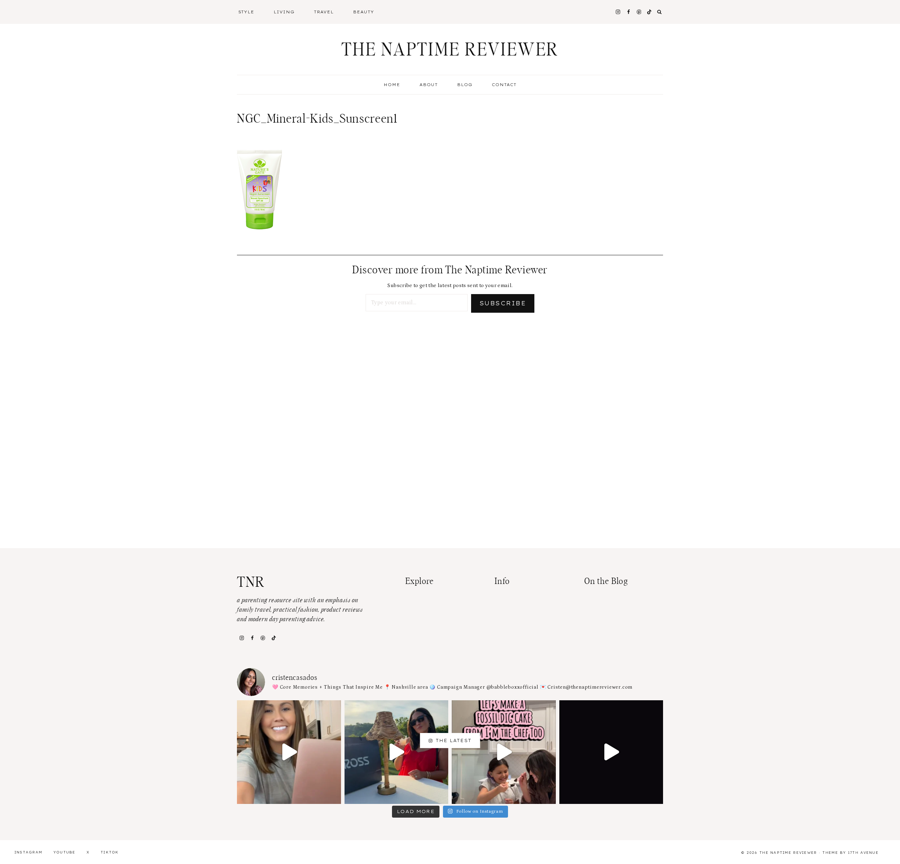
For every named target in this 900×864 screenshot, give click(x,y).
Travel (324, 11)
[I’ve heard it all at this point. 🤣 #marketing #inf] (289, 752)
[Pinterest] (639, 12)
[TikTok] (273, 637)
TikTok (110, 852)
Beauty (363, 11)
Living (284, 11)
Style (246, 11)
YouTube (64, 852)
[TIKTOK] (649, 12)
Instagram (28, 852)
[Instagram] (618, 12)
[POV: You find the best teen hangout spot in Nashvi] (611, 752)
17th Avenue (863, 853)
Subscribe (503, 303)
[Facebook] (628, 12)
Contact (504, 84)
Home (392, 84)
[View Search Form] (659, 12)
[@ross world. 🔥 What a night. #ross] (397, 752)
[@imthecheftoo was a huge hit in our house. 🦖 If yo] (504, 752)
